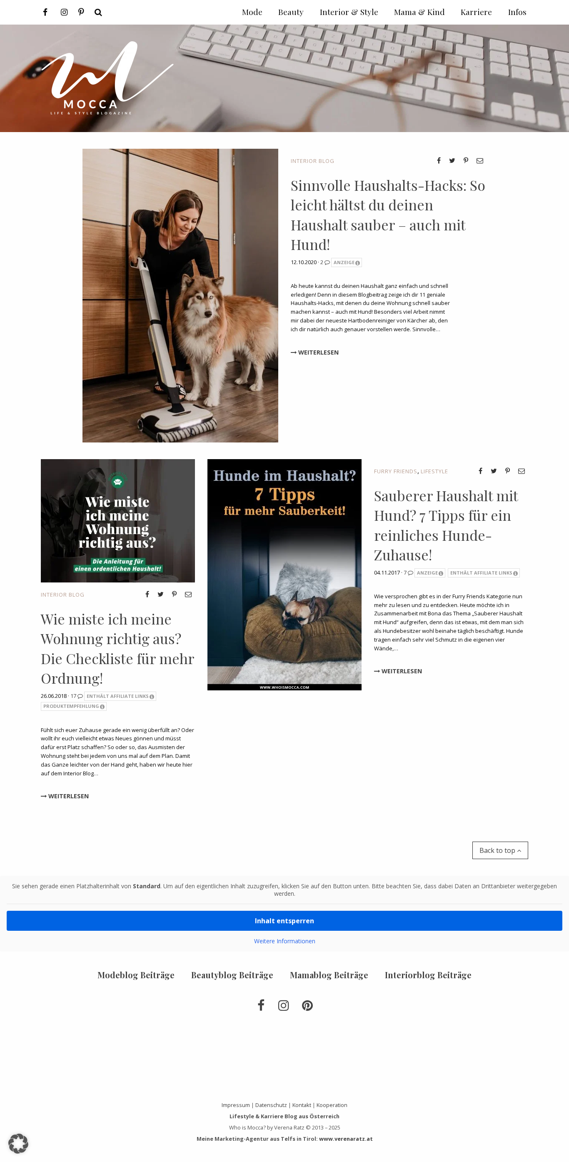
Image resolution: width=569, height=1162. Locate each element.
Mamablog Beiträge (329, 974)
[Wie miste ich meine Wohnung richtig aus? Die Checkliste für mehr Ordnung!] (118, 520)
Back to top (498, 850)
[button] (18, 1143)
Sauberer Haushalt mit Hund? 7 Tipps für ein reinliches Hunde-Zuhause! (446, 525)
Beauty (291, 11)
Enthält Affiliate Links (118, 696)
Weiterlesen (318, 352)
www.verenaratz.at (346, 1138)
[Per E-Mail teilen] (480, 160)
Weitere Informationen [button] (284, 941)
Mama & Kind (419, 11)
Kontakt (301, 1105)
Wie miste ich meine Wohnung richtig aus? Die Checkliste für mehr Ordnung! (117, 648)
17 (73, 696)
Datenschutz (271, 1105)
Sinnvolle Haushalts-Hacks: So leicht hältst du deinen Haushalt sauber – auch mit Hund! (388, 214)
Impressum (236, 1105)
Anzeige (344, 262)
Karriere (476, 11)
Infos (517, 11)
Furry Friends (395, 471)
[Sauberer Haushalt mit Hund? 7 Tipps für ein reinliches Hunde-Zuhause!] (284, 573)
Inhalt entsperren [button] (284, 920)
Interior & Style (349, 11)
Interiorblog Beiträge (428, 974)
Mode (252, 11)
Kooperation (332, 1105)
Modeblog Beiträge (136, 974)
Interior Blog (312, 161)
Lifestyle (434, 471)
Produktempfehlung (71, 706)
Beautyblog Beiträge (232, 974)
